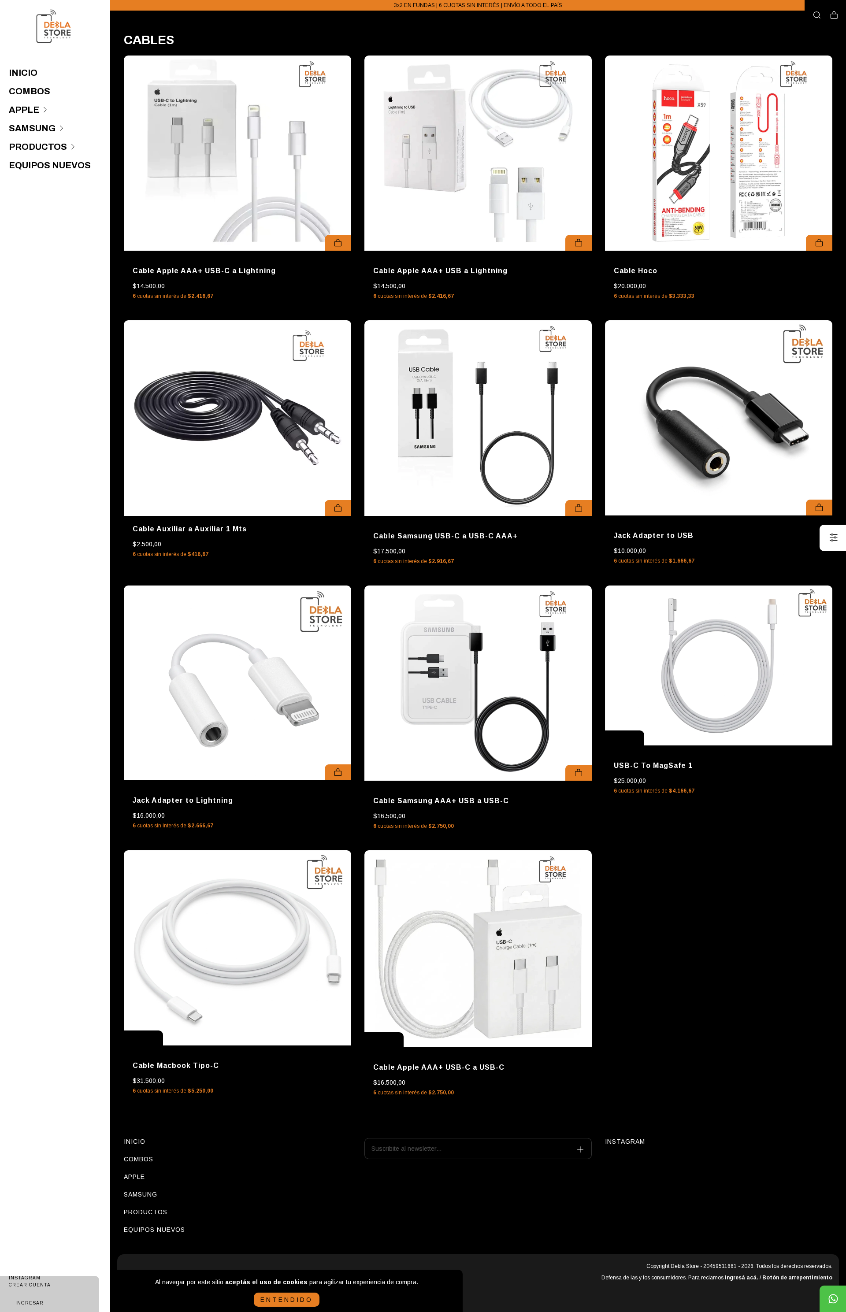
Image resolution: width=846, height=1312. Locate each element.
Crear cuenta (30, 1284)
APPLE (24, 110)
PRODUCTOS (38, 147)
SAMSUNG (32, 128)
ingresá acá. (741, 1278)
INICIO (23, 73)
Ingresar (29, 1303)
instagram (625, 1141)
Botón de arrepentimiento (797, 1278)
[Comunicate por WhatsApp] (833, 1299)
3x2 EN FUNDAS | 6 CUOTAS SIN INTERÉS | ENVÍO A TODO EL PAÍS (478, 5)
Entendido (286, 1299)
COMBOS (29, 91)
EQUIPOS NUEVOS (50, 165)
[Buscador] (816, 15)
